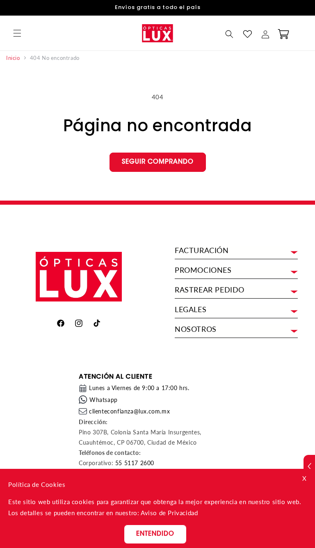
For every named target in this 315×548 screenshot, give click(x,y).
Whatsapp (103, 399)
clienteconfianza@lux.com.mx (129, 411)
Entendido (155, 534)
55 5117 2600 (134, 462)
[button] (17, 33)
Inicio (13, 58)
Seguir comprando (158, 162)
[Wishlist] (247, 34)
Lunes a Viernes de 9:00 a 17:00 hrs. (139, 387)
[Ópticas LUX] (157, 33)
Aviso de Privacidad (169, 512)
